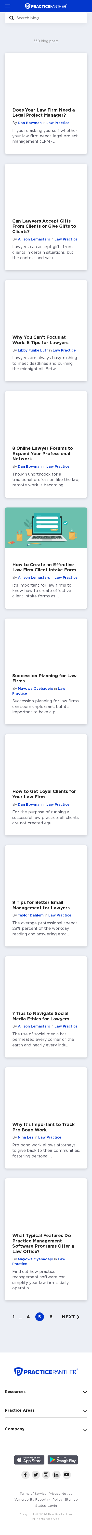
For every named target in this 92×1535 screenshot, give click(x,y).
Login (52, 1505)
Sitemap (71, 1499)
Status (40, 1505)
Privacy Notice (60, 1493)
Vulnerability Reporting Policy (38, 1499)
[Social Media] (25, 1477)
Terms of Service (33, 1493)
